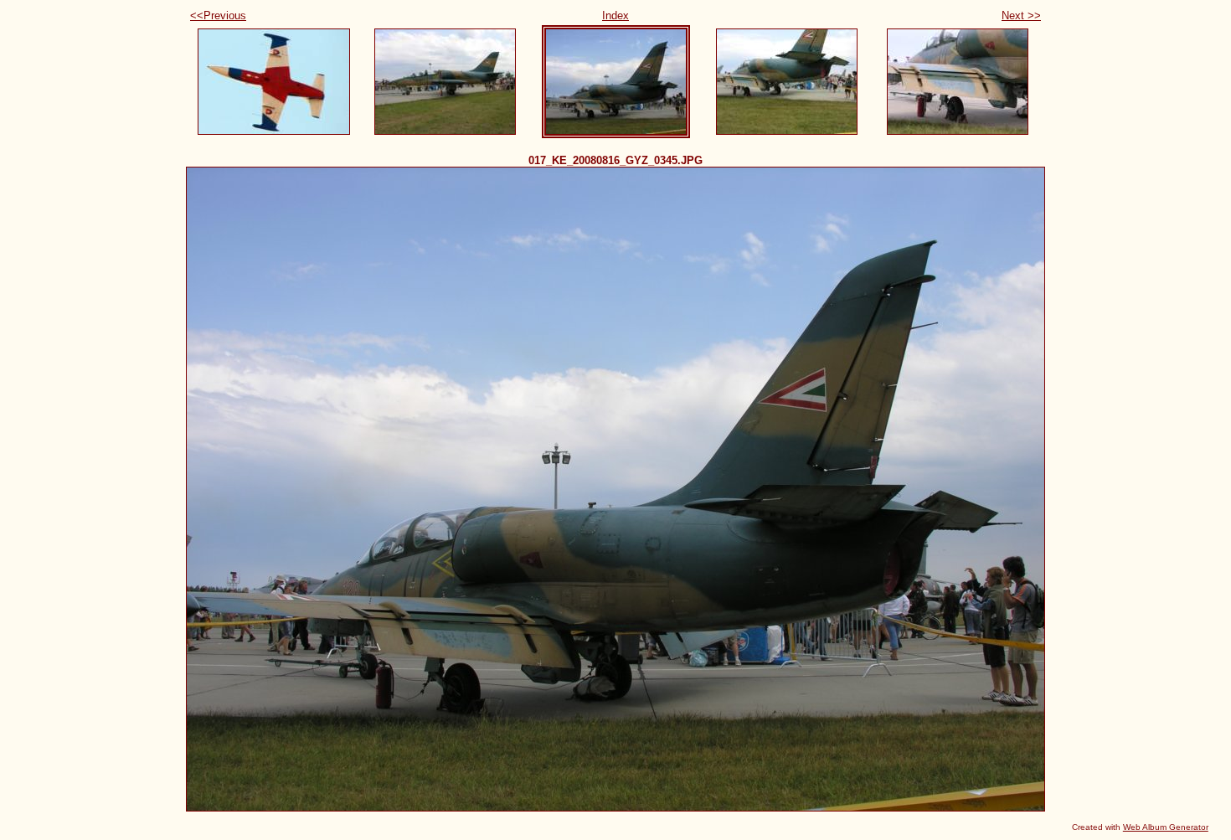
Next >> (1021, 15)
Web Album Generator (1165, 827)
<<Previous (218, 15)
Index (615, 15)
